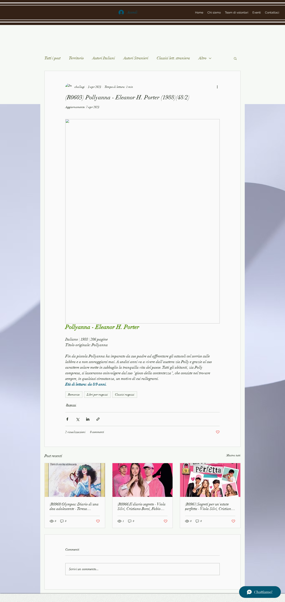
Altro (202, 58)
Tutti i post (52, 58)
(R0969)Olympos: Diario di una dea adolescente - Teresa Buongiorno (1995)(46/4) (74, 506)
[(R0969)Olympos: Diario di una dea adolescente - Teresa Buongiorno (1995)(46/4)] (75, 480)
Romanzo (74, 394)
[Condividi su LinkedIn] (88, 419)
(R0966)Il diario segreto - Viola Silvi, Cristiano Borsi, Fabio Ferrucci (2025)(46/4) (141, 506)
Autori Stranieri (135, 58)
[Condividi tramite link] (98, 419)
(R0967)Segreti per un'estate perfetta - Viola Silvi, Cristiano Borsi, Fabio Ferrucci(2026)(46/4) (209, 506)
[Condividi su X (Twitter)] (77, 419)
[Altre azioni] (217, 86)
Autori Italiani (103, 58)
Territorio (76, 58)
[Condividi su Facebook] (67, 419)
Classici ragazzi (124, 394)
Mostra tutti (233, 455)
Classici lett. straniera (173, 58)
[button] (235, 58)
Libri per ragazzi (97, 394)
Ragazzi (71, 405)
